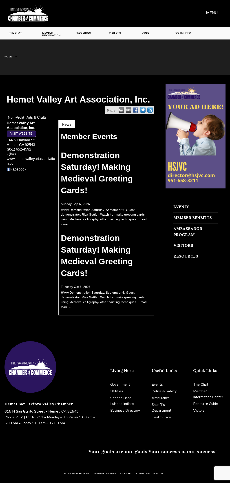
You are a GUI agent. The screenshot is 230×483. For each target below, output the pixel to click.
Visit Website (21, 133)
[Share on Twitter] (143, 110)
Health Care (161, 417)
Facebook (18, 169)
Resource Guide (205, 403)
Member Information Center (112, 473)
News (66, 124)
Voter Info (183, 33)
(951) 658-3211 (29, 417)
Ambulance (161, 398)
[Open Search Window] (224, 32)
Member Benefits (192, 217)
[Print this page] (121, 110)
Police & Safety (164, 391)
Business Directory (125, 410)
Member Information (51, 34)
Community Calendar (150, 473)
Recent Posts (186, 283)
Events (181, 206)
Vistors (199, 410)
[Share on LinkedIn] (150, 110)
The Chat (15, 33)
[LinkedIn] (218, 32)
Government (120, 384)
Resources (83, 33)
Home (8, 56)
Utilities (116, 391)
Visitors (115, 33)
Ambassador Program (187, 231)
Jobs (145, 33)
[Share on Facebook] (135, 110)
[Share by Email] (128, 110)
